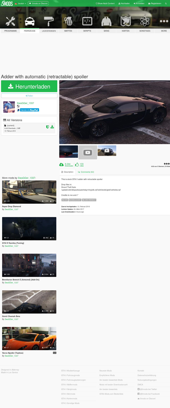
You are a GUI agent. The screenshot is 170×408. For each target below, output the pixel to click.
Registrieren (155, 3)
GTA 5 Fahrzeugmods (70, 375)
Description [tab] (68, 171)
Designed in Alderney (10, 369)
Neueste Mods (105, 370)
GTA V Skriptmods (68, 389)
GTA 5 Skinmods (68, 393)
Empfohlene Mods (107, 375)
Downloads (69, 166)
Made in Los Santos (9, 372)
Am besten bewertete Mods (111, 380)
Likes (82, 166)
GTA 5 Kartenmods (69, 398)
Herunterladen (32, 86)
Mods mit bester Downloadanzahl (113, 384)
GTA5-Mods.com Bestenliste (111, 393)
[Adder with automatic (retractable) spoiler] (68, 151)
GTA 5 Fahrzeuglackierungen (73, 380)
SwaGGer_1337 (25, 103)
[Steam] (18, 106)
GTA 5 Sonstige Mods (70, 403)
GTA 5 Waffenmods (69, 384)
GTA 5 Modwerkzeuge (70, 370)
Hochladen (125, 3)
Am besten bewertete (108, 389)
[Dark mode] (166, 3)
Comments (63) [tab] (87, 171)
